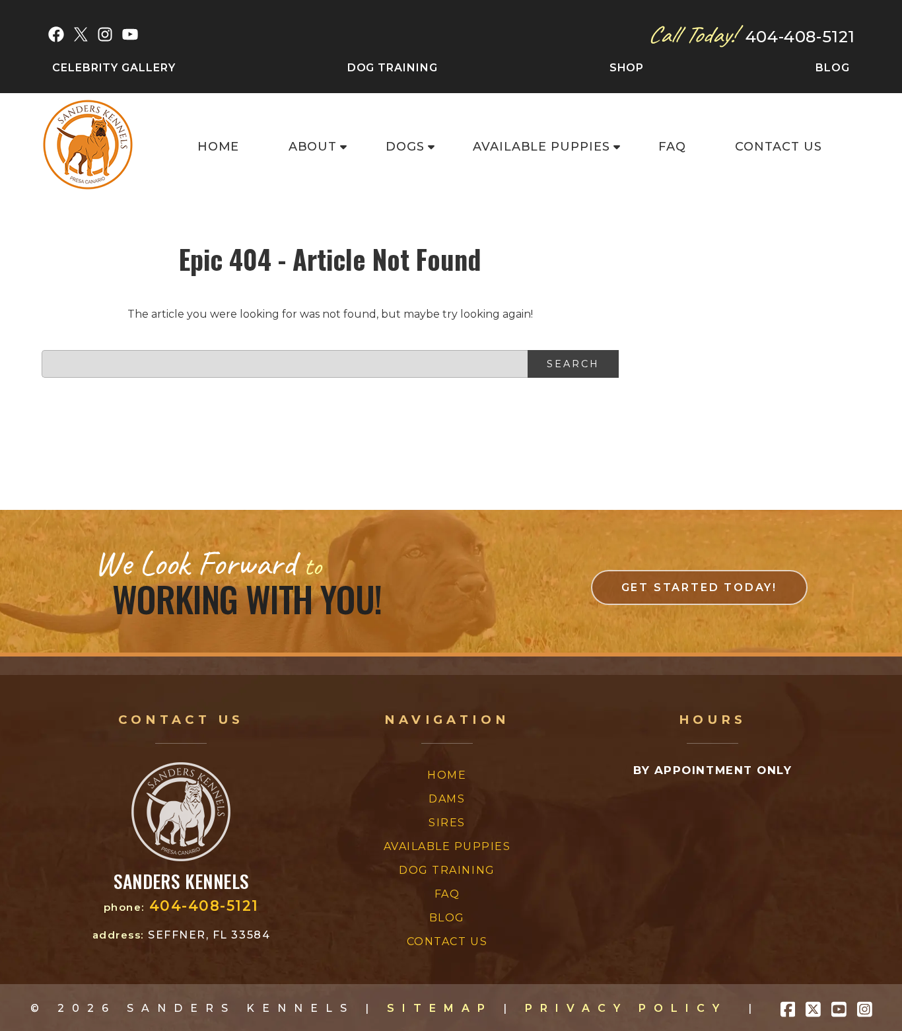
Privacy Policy (626, 1008)
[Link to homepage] (180, 857)
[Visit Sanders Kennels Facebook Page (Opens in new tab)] (788, 1008)
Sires (447, 822)
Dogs (405, 146)
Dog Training (392, 67)
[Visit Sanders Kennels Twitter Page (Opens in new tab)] (813, 1008)
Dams (447, 799)
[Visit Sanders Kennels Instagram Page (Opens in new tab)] (864, 1008)
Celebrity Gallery (114, 67)
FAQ (672, 146)
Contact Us (778, 146)
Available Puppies (541, 146)
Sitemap (440, 1008)
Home (218, 146)
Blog (832, 67)
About (313, 146)
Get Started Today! (699, 587)
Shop (626, 67)
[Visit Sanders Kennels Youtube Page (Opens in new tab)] (839, 1008)
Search (573, 364)
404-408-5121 (800, 36)
